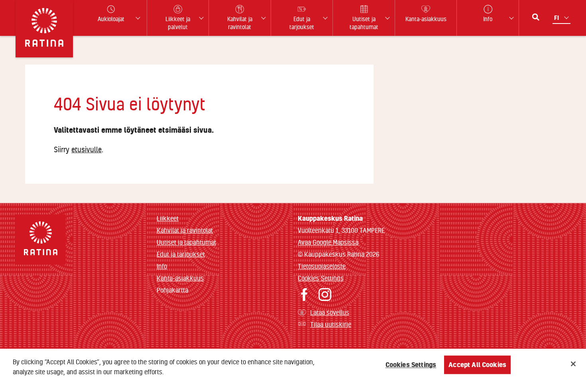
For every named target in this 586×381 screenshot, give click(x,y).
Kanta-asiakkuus (180, 278)
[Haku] (536, 17)
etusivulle (86, 149)
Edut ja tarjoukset (181, 254)
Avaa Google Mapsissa (328, 242)
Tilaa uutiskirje (330, 324)
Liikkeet (168, 218)
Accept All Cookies (477, 364)
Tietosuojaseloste (322, 266)
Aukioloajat (111, 19)
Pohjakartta (172, 290)
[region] (293, 365)
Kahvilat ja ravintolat (185, 230)
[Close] (573, 364)
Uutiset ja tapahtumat (186, 242)
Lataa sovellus (329, 312)
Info (162, 266)
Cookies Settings (321, 278)
